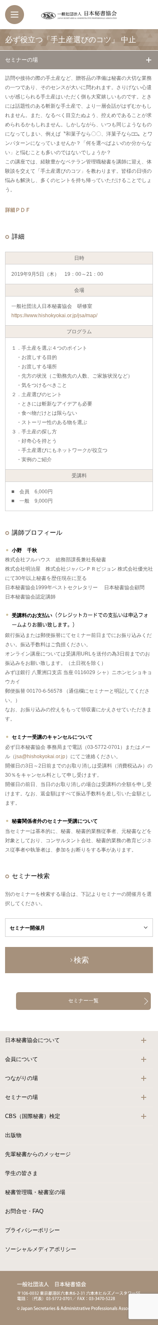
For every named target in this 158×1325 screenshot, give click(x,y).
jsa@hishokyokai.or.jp (40, 756)
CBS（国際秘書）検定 (32, 1116)
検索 (81, 960)
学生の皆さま (21, 1173)
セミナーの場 (21, 60)
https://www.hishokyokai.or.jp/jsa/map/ (54, 315)
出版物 (13, 1135)
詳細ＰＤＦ (17, 210)
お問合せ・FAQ (24, 1211)
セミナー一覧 (83, 1001)
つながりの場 (21, 1078)
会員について (21, 1059)
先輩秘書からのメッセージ (38, 1154)
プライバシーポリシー (32, 1230)
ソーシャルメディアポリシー (40, 1249)
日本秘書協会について (32, 1040)
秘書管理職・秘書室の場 (35, 1192)
